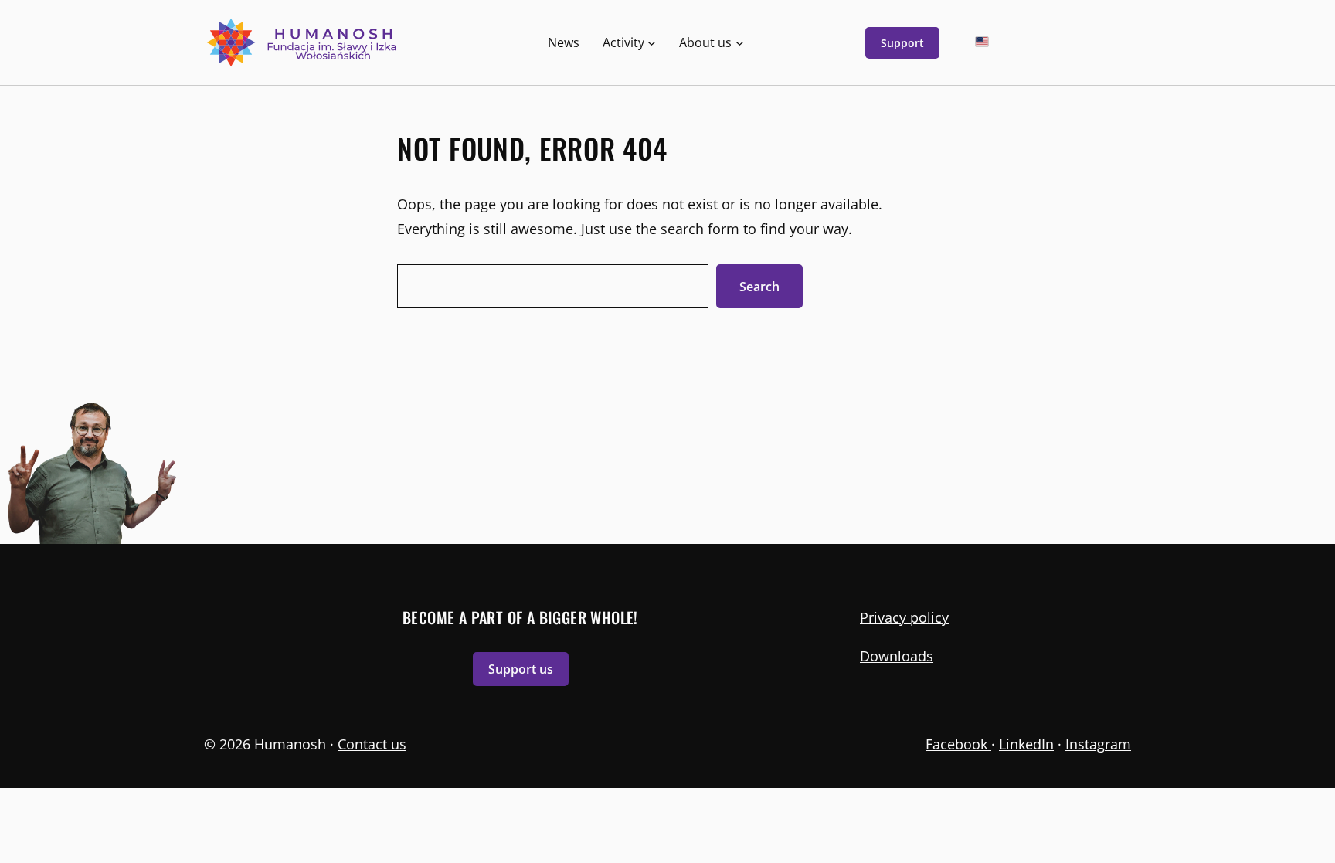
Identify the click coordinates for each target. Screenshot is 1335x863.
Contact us (372, 744)
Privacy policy (904, 617)
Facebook (958, 744)
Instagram (1098, 744)
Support (902, 43)
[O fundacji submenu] (739, 43)
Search (759, 286)
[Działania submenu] (651, 43)
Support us (520, 669)
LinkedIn (1026, 744)
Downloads (896, 656)
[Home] (303, 42)
